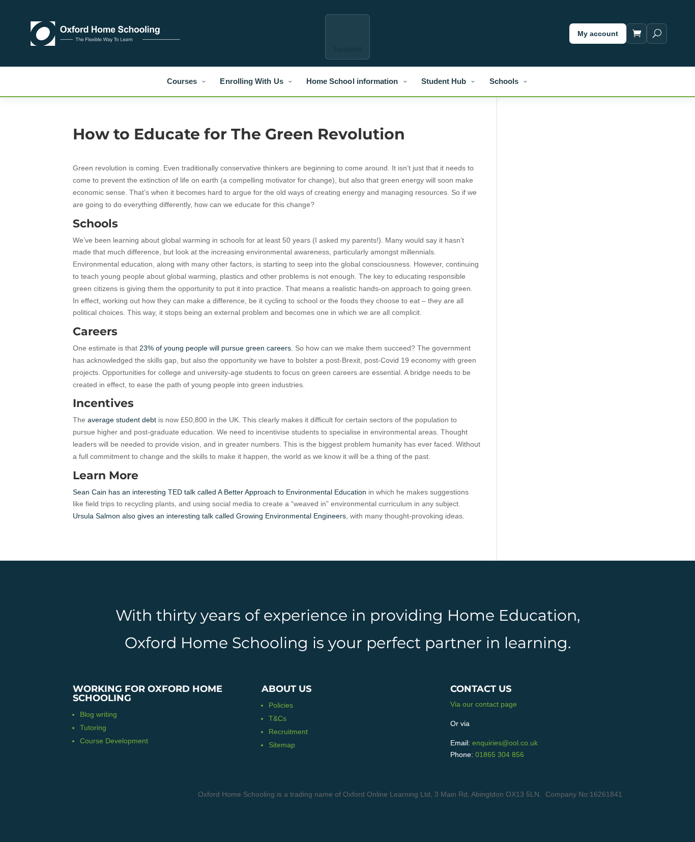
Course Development (114, 741)
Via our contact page (483, 704)
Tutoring (93, 727)
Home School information (352, 81)
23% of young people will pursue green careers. (216, 348)
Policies (281, 705)
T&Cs (277, 718)
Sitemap (282, 745)
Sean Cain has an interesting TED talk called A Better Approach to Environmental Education (219, 492)
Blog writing (98, 714)
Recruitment (288, 732)
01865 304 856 (499, 754)
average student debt (122, 420)
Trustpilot (347, 49)
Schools (504, 81)
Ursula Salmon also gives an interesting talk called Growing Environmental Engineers (209, 516)
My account (597, 34)
